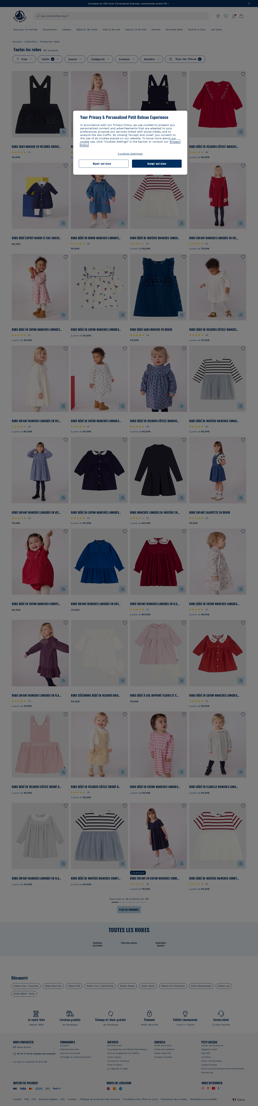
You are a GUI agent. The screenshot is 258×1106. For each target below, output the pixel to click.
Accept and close (156, 163)
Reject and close (102, 163)
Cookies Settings (130, 153)
